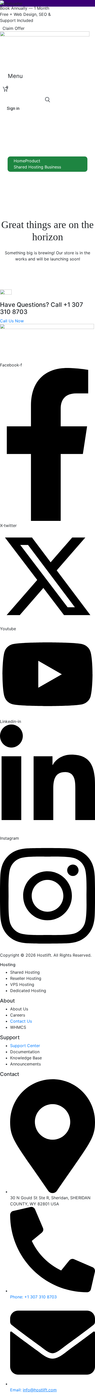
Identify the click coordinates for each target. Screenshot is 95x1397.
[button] (13, 28)
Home (19, 160)
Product (32, 160)
